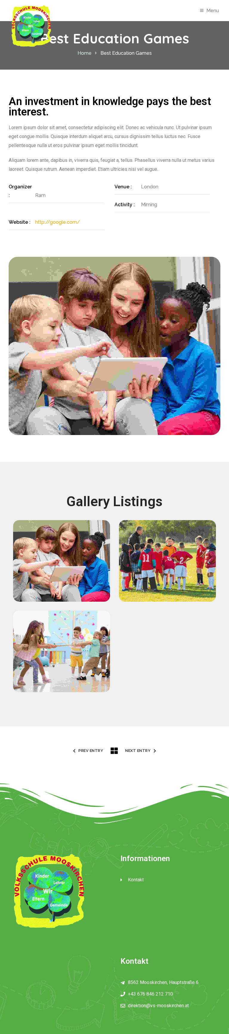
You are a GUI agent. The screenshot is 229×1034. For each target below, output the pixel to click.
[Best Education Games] (62, 547)
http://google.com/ (57, 222)
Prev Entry (90, 750)
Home (85, 53)
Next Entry (138, 750)
